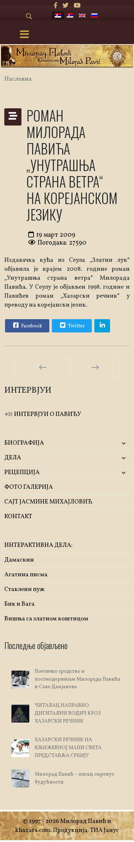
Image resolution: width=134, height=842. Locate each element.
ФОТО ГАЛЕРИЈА (28, 487)
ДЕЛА (12, 458)
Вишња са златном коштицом (46, 619)
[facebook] (56, 6)
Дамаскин (19, 560)
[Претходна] (43, 367)
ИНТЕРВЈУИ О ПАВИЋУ (47, 414)
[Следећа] (95, 367)
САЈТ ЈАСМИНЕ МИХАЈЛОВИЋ (48, 502)
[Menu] (24, 35)
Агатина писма (26, 575)
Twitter (76, 326)
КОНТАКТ (18, 516)
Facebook (31, 326)
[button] (109, 443)
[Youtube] (77, 6)
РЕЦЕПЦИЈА (22, 472)
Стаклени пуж (24, 589)
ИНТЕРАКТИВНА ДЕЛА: (38, 545)
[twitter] (66, 6)
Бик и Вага (19, 604)
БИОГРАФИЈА (24, 443)
